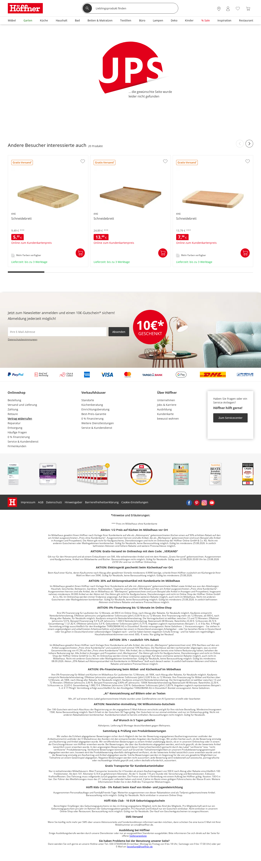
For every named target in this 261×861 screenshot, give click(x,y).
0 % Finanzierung (19, 437)
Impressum (28, 502)
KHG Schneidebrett (20, 265)
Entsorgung (15, 428)
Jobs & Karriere (166, 405)
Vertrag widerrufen (20, 418)
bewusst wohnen (168, 418)
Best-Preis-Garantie (93, 414)
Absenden (118, 332)
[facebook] (189, 502)
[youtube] (212, 502)
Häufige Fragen (17, 432)
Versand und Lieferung (22, 405)
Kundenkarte (165, 414)
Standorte (87, 400)
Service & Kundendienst (23, 441)
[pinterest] (196, 502)
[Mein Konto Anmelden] (228, 9)
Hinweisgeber (73, 502)
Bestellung (14, 400)
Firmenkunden (17, 446)
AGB (40, 502)
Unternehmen (166, 400)
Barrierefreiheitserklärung (102, 502)
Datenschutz (54, 502)
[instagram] (204, 502)
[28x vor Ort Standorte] (218, 9)
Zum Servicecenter (230, 418)
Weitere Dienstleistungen (97, 423)
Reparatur (14, 423)
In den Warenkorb (80, 253)
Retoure (13, 414)
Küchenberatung (92, 405)
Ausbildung (164, 409)
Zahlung (13, 409)
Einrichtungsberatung (95, 409)
